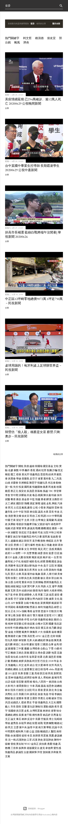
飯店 (13, 698)
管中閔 (14, 495)
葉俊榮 (12, 619)
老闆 (26, 681)
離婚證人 (45, 731)
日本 (26, 694)
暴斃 (16, 470)
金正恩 (46, 636)
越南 (31, 466)
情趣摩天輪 (30, 524)
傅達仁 (17, 644)
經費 (42, 561)
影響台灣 (30, 598)
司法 (34, 690)
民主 (10, 727)
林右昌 (14, 569)
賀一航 (9, 487)
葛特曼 (47, 478)
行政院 (20, 690)
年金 (56, 661)
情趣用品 (35, 474)
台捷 (26, 752)
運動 (45, 706)
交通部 (33, 698)
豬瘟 (7, 474)
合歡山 (44, 648)
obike (51, 669)
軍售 (24, 528)
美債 (26, 466)
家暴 (21, 549)
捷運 (26, 669)
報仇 (35, 681)
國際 (59, 702)
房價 (16, 545)
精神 (10, 623)
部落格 (38, 491)
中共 (59, 727)
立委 (16, 727)
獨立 (43, 520)
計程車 (58, 532)
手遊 (34, 702)
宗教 (45, 598)
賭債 (35, 590)
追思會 (50, 686)
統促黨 (31, 623)
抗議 (54, 727)
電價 (45, 723)
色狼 (38, 545)
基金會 (25, 499)
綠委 (40, 553)
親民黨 (46, 536)
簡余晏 (41, 652)
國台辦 (28, 565)
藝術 (34, 532)
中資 (35, 727)
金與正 (35, 744)
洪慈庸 (36, 578)
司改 (40, 532)
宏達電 (47, 615)
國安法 (33, 652)
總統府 (41, 640)
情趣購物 (37, 487)
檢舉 (34, 677)
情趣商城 (43, 619)
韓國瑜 (39, 466)
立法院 (28, 690)
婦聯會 (28, 594)
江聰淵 (44, 644)
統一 (50, 557)
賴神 (24, 719)
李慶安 (9, 536)
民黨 (7, 569)
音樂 (25, 673)
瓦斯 (13, 590)
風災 (40, 549)
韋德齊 (49, 748)
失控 (15, 487)
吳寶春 (12, 478)
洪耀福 (22, 495)
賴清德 (39, 38)
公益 (31, 731)
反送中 (31, 719)
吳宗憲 (20, 710)
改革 (26, 665)
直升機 (36, 540)
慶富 (31, 644)
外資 (29, 495)
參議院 (19, 752)
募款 (18, 499)
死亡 (45, 549)
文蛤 (56, 466)
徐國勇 (47, 632)
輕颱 (26, 607)
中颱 (31, 603)
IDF (10, 557)
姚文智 (17, 536)
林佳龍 (33, 511)
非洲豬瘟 (24, 482)
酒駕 (32, 503)
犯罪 (43, 470)
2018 (50, 661)
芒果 (13, 520)
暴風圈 (20, 607)
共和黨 (55, 752)
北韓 (52, 636)
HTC (54, 615)
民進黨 (52, 487)
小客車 (42, 507)
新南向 (52, 569)
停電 (26, 619)
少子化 (17, 561)
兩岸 (45, 557)
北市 (56, 540)
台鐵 (26, 603)
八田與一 (43, 681)
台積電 (17, 582)
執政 (34, 565)
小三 (21, 545)
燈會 (18, 474)
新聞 (56, 673)
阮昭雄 (58, 719)
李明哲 (33, 549)
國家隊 (33, 752)
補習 (7, 549)
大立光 (52, 702)
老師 (54, 545)
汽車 (59, 503)
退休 (60, 545)
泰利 (40, 607)
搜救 (42, 540)
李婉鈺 (58, 694)
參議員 (31, 528)
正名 (13, 611)
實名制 (20, 744)
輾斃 (51, 723)
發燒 (13, 744)
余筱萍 (22, 723)
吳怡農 (43, 744)
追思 (51, 594)
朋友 (45, 553)
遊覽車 (20, 698)
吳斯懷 (36, 735)
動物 (58, 482)
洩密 (10, 516)
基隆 (21, 569)
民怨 (32, 516)
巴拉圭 (44, 661)
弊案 (34, 553)
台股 (10, 582)
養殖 (29, 611)
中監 (32, 499)
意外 (18, 590)
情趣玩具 (42, 482)
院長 (13, 690)
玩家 (24, 586)
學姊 (18, 478)
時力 (13, 686)
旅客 (10, 598)
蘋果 (43, 574)
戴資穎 (55, 603)
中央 (40, 565)
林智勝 (22, 640)
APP (13, 603)
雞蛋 (7, 491)
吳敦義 (28, 661)
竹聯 (15, 627)
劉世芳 (28, 540)
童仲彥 (14, 549)
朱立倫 (58, 690)
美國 (21, 694)
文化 (56, 598)
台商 (45, 569)
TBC (50, 491)
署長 (24, 615)
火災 (48, 586)
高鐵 (37, 686)
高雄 (37, 673)
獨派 (34, 557)
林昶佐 (46, 710)
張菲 (37, 627)
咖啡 (46, 590)
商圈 (59, 586)
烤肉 (32, 627)
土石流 (17, 507)
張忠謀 (58, 623)
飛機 (26, 503)
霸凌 (23, 702)
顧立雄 (39, 669)
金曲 (15, 557)
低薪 (13, 681)
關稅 (20, 466)
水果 (45, 511)
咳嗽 (7, 744)
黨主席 (28, 569)
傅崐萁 (49, 540)
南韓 (59, 731)
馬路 (43, 586)
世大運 (39, 665)
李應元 (41, 698)
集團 (49, 470)
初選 (39, 656)
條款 (50, 619)
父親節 (41, 524)
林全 (7, 690)
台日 (15, 694)
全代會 (33, 619)
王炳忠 (20, 652)
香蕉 (32, 470)
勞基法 (33, 607)
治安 (10, 545)
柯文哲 (27, 38)
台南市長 (24, 656)
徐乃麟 (52, 627)
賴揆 (21, 661)
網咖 (21, 627)
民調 (43, 516)
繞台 (32, 665)
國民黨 (28, 487)
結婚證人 (16, 702)
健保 (53, 698)
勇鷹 (49, 744)
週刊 (27, 545)
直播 (21, 715)
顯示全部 (56, 23)
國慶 (51, 623)
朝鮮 (15, 640)
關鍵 (7, 698)
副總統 (58, 686)
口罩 (29, 739)
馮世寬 (31, 636)
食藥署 (19, 603)
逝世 (56, 594)
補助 (31, 561)
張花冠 (22, 532)
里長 (51, 511)
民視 (50, 673)
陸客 (37, 644)
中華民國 (57, 516)
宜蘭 (24, 706)
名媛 (10, 470)
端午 (47, 524)
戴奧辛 (25, 632)
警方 (35, 615)
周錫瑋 (50, 507)
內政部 (39, 598)
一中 (23, 553)
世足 (60, 470)
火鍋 (34, 640)
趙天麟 (9, 644)
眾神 (10, 677)
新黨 (26, 652)
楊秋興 (19, 731)
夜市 (56, 706)
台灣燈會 (35, 648)
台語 (7, 681)
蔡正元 (14, 491)
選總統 (9, 715)
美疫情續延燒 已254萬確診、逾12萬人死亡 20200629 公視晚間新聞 (33, 101)
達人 (40, 677)
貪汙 (45, 565)
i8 (42, 623)
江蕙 (31, 673)
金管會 (36, 611)
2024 (18, 611)
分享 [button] (7, 108)
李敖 (7, 495)
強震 (7, 656)
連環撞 (20, 686)
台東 (18, 574)
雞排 (56, 619)
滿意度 (52, 656)
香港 (40, 690)
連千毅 (28, 715)
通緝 (38, 470)
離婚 (13, 652)
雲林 (56, 507)
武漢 (34, 739)
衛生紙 (14, 656)
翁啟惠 (54, 536)
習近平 (20, 520)
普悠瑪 (44, 474)
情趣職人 (13, 665)
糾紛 (29, 590)
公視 (35, 507)
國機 (43, 528)
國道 (53, 561)
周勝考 (12, 565)
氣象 (37, 574)
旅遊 (40, 694)
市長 (13, 706)
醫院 (53, 731)
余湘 (13, 735)
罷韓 (18, 735)
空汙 (16, 598)
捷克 (42, 748)
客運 (26, 698)
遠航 (43, 503)
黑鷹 (51, 735)
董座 (24, 582)
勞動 (7, 735)
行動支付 (54, 611)
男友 (34, 569)
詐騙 (54, 470)
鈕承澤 (52, 474)
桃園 (40, 495)
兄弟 (29, 640)
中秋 (51, 532)
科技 (29, 582)
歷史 (29, 702)
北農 (45, 656)
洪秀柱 (9, 694)
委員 (45, 690)
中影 (21, 511)
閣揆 (48, 603)
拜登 (39, 752)
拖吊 (40, 590)
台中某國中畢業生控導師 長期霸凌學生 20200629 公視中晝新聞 (32, 168)
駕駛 (21, 598)
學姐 (7, 723)
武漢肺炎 (21, 739)
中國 (7, 520)
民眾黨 (44, 735)
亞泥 (56, 553)
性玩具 (9, 640)
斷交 (32, 669)
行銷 (54, 574)
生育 (56, 557)
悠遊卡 (44, 611)
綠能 (13, 586)
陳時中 (58, 739)
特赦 (53, 495)
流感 (51, 549)
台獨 (37, 623)
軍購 (18, 528)
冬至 (29, 735)
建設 (21, 540)
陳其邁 (58, 640)
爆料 (32, 545)
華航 (48, 727)
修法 (42, 578)
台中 (15, 511)
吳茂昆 (30, 491)
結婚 (24, 590)
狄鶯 (34, 723)
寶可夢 (31, 586)
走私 (48, 503)
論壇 (29, 727)
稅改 (37, 603)
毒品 (34, 495)
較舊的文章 (58, 454)
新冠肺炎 (48, 739)
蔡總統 (14, 661)
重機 (48, 561)
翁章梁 (33, 656)
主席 (26, 520)
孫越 (45, 491)
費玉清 (44, 627)
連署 (40, 478)
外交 (21, 665)
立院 (51, 565)
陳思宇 (33, 482)
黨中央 (23, 727)
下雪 (50, 648)
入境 (34, 594)
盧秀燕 (14, 723)
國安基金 (48, 466)
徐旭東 (27, 557)
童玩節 (31, 706)
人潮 (48, 574)
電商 (7, 578)
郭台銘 (55, 578)
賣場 (21, 594)
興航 (54, 503)
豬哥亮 (58, 677)
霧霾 (26, 648)
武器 (13, 528)
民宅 (10, 507)
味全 (59, 710)
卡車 (32, 686)
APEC (38, 636)
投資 (21, 487)
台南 (59, 681)
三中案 (20, 648)
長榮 (37, 719)
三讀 (45, 594)
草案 (40, 594)
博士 (51, 719)
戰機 (37, 528)
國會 (54, 528)
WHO (27, 744)
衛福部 (25, 561)
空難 (24, 636)
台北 (21, 669)
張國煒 (12, 710)
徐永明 (25, 644)
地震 (53, 652)
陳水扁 (47, 495)
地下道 (9, 594)
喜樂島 (25, 478)
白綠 (7, 482)
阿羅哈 (12, 607)
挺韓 (24, 735)
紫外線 (31, 574)
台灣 (37, 520)
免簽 (45, 694)
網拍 (15, 715)
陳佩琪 (33, 632)
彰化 (37, 561)
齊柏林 (47, 677)
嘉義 (43, 686)
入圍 (20, 557)
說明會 (20, 619)
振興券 (22, 748)
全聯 (21, 578)
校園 (59, 487)
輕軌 (59, 590)
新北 (51, 690)
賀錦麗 (46, 752)
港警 (53, 710)
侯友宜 (51, 38)
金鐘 (10, 632)
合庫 (50, 644)
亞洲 (35, 582)
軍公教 (12, 615)
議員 (40, 511)
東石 (18, 719)
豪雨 (29, 507)
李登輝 (57, 491)
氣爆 (7, 590)
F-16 (13, 553)
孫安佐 (22, 491)
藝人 (7, 706)
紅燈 (24, 623)
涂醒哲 (14, 532)
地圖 (7, 528)
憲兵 (13, 574)
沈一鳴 (12, 739)
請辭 (48, 652)
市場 (51, 694)
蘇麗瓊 (12, 648)
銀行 (29, 615)
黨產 (45, 487)
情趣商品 (43, 702)
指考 (45, 669)
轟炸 (27, 470)
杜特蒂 (9, 627)
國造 (48, 528)
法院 (45, 532)
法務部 (55, 499)
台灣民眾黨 (36, 710)
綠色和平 (56, 524)
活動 (37, 731)
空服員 (44, 719)
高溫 (24, 574)
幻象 (18, 636)
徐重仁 (14, 578)
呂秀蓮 (55, 715)
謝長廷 (33, 694)
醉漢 (48, 499)
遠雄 (53, 632)
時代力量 (37, 536)
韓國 (58, 636)
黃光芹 (25, 474)
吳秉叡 (12, 524)
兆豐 (29, 553)
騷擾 (40, 615)
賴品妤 (46, 715)
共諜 (7, 702)
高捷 (57, 669)
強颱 (24, 611)
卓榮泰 (14, 482)
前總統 (9, 669)
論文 (13, 719)
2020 (48, 516)
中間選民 (10, 731)
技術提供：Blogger (36, 808)
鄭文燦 (17, 516)
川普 (32, 520)
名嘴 (48, 698)
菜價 (42, 603)
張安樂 (17, 623)
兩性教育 (37, 715)
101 (10, 673)
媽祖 (29, 723)
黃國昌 (58, 549)
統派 (39, 557)
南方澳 (42, 727)
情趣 (37, 499)
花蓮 (59, 652)
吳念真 (28, 578)
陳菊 (37, 503)
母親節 (20, 524)
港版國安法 (33, 748)
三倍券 (14, 748)
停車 (15, 594)
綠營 (56, 607)
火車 (7, 686)
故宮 (14, 673)
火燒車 (53, 590)
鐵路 (51, 706)
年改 (56, 511)
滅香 (51, 598)
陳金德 (49, 640)
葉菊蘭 (50, 520)
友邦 (51, 665)
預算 (26, 511)
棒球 (45, 665)
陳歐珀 (39, 706)
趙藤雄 (14, 540)
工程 (37, 516)
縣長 (18, 706)
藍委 (51, 553)
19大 (40, 632)
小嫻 (56, 648)
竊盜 (18, 586)
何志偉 (52, 482)
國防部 (20, 503)
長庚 (20, 673)
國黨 (59, 565)
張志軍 (20, 565)
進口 (43, 545)
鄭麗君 (12, 636)
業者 (43, 499)
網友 (13, 503)
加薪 (18, 615)
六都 (26, 731)
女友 (40, 569)
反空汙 (33, 478)
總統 (15, 669)
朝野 (18, 553)
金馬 (56, 644)
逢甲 (54, 586)
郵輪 (40, 582)
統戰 (40, 723)
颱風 (17, 42)
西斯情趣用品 (51, 582)
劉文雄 (44, 673)
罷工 (13, 474)
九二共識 (56, 478)
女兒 (26, 549)
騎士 (26, 686)
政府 (7, 553)
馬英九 (58, 665)
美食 (59, 574)
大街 (37, 586)
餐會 (13, 499)
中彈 (21, 470)
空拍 (59, 698)
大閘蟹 (17, 632)
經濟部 (28, 677)
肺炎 (26, 42)
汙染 (29, 532)
